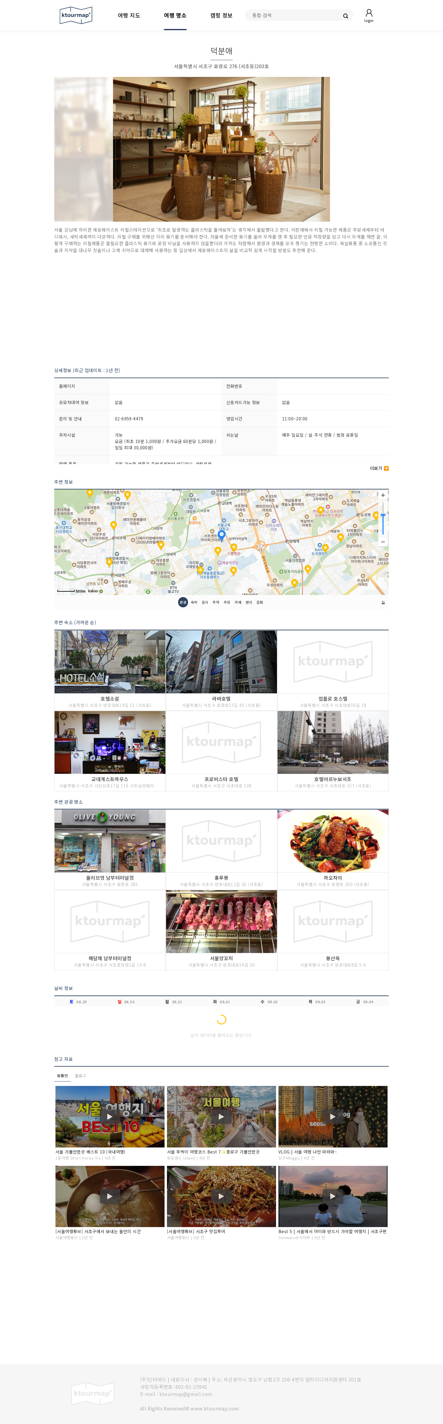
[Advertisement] (221, 310)
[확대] (383, 495)
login (368, 20)
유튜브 (62, 1075)
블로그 (80, 1075)
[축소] (383, 541)
